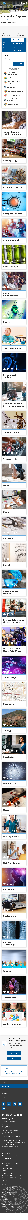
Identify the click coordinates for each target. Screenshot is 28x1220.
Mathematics (9, 783)
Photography (9, 916)
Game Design (9, 677)
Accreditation (7, 1161)
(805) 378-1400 (7, 1127)
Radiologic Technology (9, 943)
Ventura (14, 1058)
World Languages (12, 1024)
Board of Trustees (8, 1153)
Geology (7, 730)
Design (6, 512)
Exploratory (12, 78)
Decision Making (8, 1168)
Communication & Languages (13, 82)
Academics (20, 20)
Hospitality (8, 757)
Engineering (9, 538)
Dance (6, 485)
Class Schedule (5, 34)
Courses (18, 50)
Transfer (18, 47)
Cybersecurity (10, 459)
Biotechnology (10, 267)
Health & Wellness (14, 95)
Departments (11, 20)
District (4, 1082)
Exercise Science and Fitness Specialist (13, 621)
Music (6, 810)
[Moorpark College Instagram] (14, 1104)
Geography (8, 704)
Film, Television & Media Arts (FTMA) (12, 650)
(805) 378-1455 (7, 1133)
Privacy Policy (7, 1173)
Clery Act (5, 1166)
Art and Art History (12, 187)
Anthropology (10, 161)
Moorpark (5, 1086)
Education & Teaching (15, 91)
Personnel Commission (10, 1156)
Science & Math (13, 104)
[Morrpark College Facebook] (3, 1104)
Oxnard (14, 1053)
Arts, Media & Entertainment (12, 73)
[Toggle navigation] (24, 3)
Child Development (12, 348)
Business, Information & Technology (15, 86)
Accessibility (6, 1158)
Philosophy (8, 889)
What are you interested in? (5, 45)
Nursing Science (11, 836)
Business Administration (10, 294)
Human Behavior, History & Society (15, 99)
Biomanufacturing (12, 240)
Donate (4, 1171)
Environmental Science (10, 592)
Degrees (20, 39)
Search (5, 55)
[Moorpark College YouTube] (20, 1104)
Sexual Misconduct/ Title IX (11, 1175)
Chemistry (8, 322)
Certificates (18, 43)
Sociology (8, 971)
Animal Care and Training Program (12, 133)
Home (3, 20)
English (6, 565)
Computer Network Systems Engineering (13, 405)
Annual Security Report (10, 1163)
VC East (4, 1097)
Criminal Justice (11, 432)
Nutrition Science (11, 863)
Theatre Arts (9, 998)
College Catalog (19, 34)
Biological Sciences (12, 214)
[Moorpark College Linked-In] (3, 1108)
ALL (13, 39)
